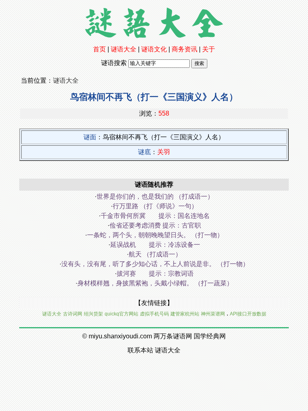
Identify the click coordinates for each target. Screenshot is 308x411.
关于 (208, 49)
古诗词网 (72, 314)
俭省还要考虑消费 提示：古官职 (155, 225)
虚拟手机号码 (154, 314)
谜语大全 (123, 49)
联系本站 (140, 350)
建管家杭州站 (184, 314)
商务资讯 (184, 49)
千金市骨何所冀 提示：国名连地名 (155, 215)
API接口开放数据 (248, 314)
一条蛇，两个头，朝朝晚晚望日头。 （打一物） (155, 235)
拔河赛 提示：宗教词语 (155, 273)
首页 (99, 49)
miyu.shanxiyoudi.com (120, 336)
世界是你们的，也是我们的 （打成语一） (155, 196)
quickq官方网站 (121, 314)
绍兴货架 (93, 314)
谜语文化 (154, 49)
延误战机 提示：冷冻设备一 (155, 244)
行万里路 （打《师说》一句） (155, 206)
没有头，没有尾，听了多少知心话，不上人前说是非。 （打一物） (155, 263)
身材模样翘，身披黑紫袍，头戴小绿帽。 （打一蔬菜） (155, 283)
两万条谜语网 (173, 336)
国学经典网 (210, 336)
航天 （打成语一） (155, 254)
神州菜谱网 (213, 314)
